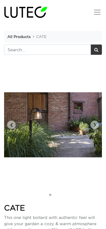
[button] (11, 125)
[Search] (96, 49)
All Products (19, 36)
